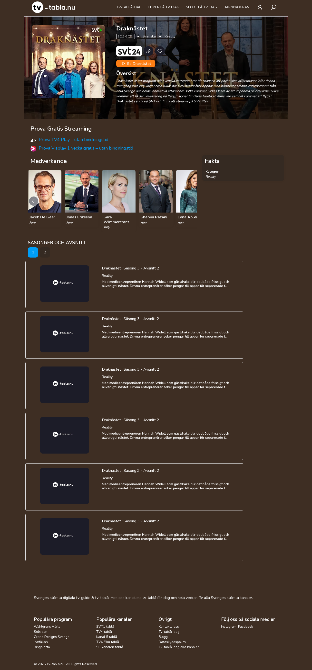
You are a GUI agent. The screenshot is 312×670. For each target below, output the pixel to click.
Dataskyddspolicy (172, 642)
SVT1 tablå (105, 626)
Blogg (163, 636)
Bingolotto (42, 647)
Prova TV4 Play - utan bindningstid (73, 140)
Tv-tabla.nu (55, 664)
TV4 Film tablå (107, 642)
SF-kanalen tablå (109, 647)
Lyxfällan (41, 642)
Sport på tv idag (201, 7)
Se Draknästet (138, 63)
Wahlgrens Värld (47, 626)
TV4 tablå (104, 631)
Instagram (228, 626)
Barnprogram (237, 7)
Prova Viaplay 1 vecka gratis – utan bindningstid (86, 148)
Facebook (245, 626)
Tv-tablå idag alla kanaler (179, 647)
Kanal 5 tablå (106, 636)
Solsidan (40, 631)
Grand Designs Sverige (51, 636)
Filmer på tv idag (163, 7)
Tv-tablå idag (129, 7)
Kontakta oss (169, 626)
